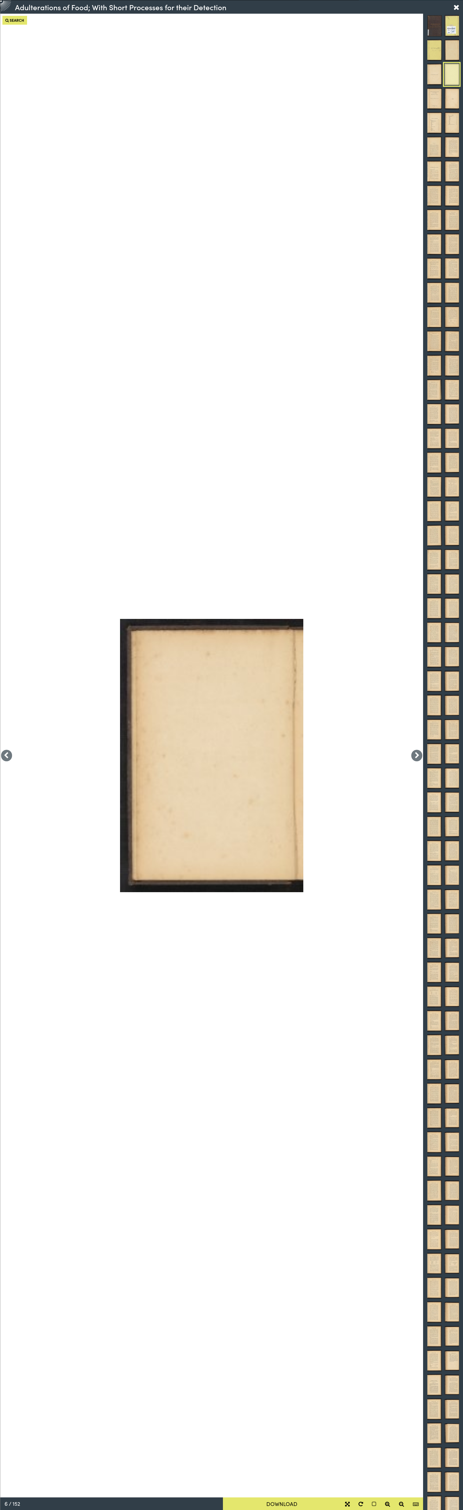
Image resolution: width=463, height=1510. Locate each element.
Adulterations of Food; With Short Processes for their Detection (120, 7)
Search (16, 20)
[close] (456, 7)
